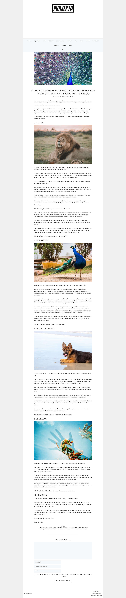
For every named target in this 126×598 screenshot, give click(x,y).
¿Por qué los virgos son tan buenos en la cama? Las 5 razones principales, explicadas (64, 527)
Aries (44, 41)
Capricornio (60, 41)
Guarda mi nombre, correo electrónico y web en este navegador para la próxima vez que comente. (64, 575)
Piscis (88, 41)
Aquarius (37, 41)
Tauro (64, 45)
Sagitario (96, 41)
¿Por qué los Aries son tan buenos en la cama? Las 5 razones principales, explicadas (63, 529)
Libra (81, 41)
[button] (63, 50)
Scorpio (56, 45)
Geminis (69, 41)
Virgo (70, 45)
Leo (76, 41)
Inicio (29, 41)
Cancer (51, 41)
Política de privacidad (96, 595)
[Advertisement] (63, 28)
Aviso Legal (96, 591)
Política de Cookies (96, 593)
